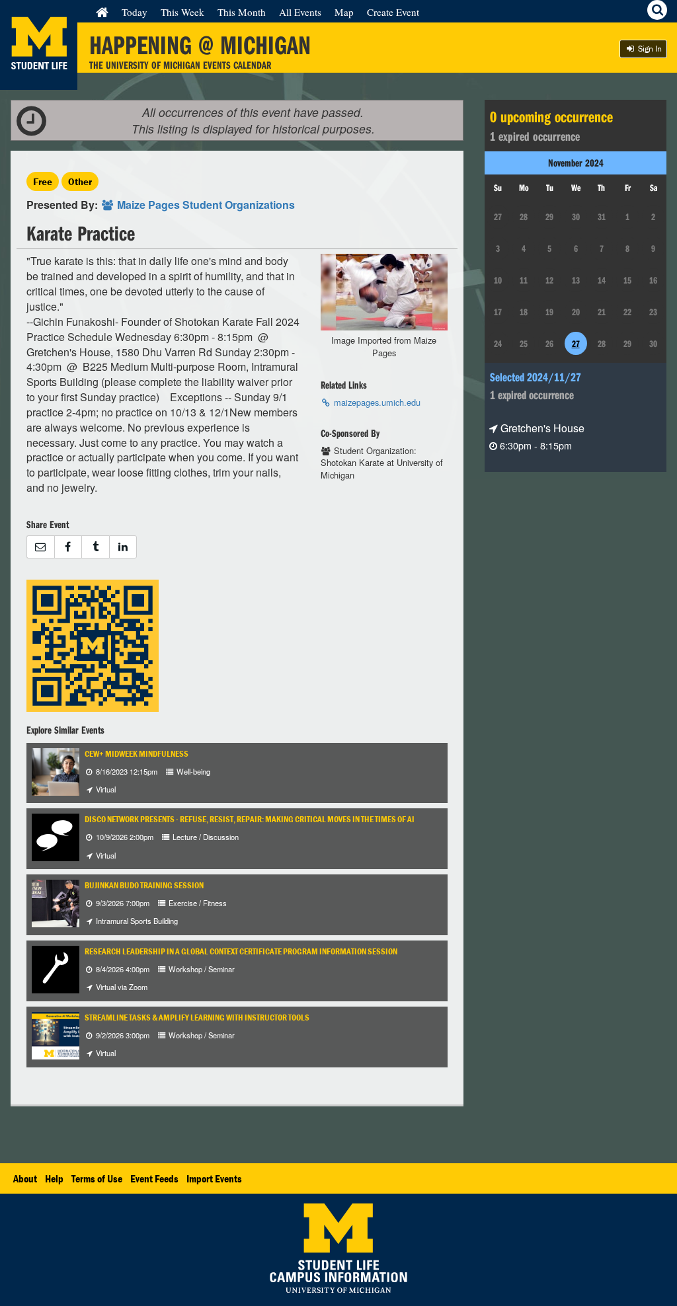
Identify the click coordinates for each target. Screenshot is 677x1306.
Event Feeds (154, 1178)
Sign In (649, 48)
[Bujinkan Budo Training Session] (71, 901)
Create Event (393, 12)
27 (576, 344)
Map (344, 12)
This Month (242, 12)
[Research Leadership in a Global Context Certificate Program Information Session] (55, 968)
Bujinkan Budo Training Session (144, 885)
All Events (300, 12)
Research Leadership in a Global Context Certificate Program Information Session (241, 951)
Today (134, 12)
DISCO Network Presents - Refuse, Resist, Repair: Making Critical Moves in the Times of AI (250, 819)
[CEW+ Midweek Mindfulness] (67, 770)
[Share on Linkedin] (123, 546)
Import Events (214, 1178)
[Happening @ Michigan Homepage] (38, 81)
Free (42, 181)
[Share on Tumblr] (95, 546)
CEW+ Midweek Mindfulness (136, 753)
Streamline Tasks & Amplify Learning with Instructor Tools (197, 1017)
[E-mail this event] (40, 546)
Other (80, 181)
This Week (182, 12)
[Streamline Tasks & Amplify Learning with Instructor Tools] (67, 1034)
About (25, 1178)
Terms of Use (96, 1178)
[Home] (102, 12)
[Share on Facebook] (68, 546)
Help (54, 1178)
